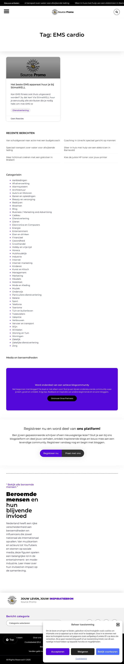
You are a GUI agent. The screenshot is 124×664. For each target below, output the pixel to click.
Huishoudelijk (19, 253)
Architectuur (19, 189)
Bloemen (17, 205)
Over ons (37, 637)
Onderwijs (17, 291)
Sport (15, 301)
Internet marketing (22, 263)
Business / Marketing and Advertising (32, 212)
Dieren (15, 221)
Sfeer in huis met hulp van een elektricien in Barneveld (94, 3)
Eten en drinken (20, 234)
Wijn (14, 326)
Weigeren (83, 651)
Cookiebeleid (81, 658)
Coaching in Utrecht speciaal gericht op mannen (90, 140)
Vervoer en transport (23, 323)
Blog (14, 209)
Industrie (17, 256)
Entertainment (20, 231)
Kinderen (17, 266)
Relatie (16, 298)
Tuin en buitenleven (22, 310)
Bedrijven (17, 202)
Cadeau (16, 215)
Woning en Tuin (20, 333)
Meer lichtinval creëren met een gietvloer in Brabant (29, 158)
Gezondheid (18, 240)
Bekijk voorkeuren (107, 651)
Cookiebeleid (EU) (33, 642)
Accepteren (57, 651)
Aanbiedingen (19, 180)
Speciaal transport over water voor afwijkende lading (36, 3)
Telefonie (17, 304)
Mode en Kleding (21, 285)
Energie (16, 228)
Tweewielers (18, 314)
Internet (16, 259)
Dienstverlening (20, 218)
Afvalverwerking (20, 183)
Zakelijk (16, 339)
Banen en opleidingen (23, 196)
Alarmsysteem (20, 186)
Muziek (16, 288)
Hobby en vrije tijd (22, 247)
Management (19, 272)
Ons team (18, 637)
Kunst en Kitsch (20, 269)
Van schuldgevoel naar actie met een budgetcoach (33, 140)
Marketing (17, 275)
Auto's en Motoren (22, 193)
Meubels (16, 279)
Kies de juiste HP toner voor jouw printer (85, 157)
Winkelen (17, 329)
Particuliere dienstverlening (27, 294)
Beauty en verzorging (23, 199)
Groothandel (19, 244)
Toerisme (17, 307)
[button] (117, 624)
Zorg (14, 345)
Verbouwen (18, 320)
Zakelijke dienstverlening (25, 342)
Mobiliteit (17, 282)
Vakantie (16, 317)
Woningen (17, 336)
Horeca (16, 250)
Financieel (17, 237)
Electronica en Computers (26, 224)
